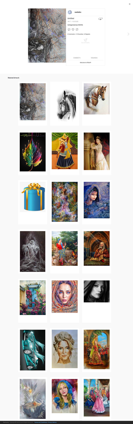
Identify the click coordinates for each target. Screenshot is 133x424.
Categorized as (75, 25)
